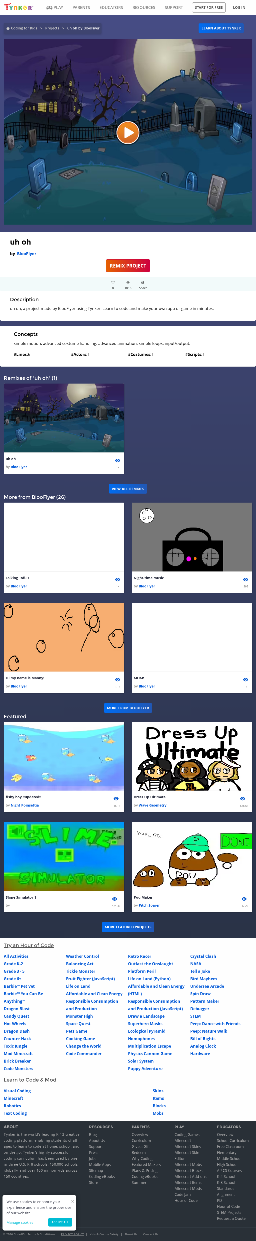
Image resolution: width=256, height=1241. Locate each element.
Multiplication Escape (149, 1046)
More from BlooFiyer (128, 707)
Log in (239, 7)
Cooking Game (80, 1038)
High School (227, 1164)
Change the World (84, 1046)
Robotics (12, 1105)
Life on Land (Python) (149, 978)
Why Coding (142, 1158)
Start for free (209, 7)
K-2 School (226, 1176)
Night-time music (149, 577)
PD (219, 1200)
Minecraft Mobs (188, 1164)
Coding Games (187, 1134)
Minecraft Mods (188, 1188)
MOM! (139, 678)
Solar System (141, 1061)
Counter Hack (17, 1038)
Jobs (92, 1158)
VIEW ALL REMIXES (128, 488)
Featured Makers (146, 1164)
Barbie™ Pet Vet (19, 986)
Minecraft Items (188, 1182)
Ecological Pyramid (147, 1031)
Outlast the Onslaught (150, 963)
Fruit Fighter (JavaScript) (90, 978)
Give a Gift (141, 1146)
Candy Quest (16, 1016)
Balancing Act (80, 963)
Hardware (200, 1053)
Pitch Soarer (149, 905)
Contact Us (150, 1234)
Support (96, 1146)
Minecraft (13, 1098)
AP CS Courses (229, 1170)
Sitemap (96, 1170)
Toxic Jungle (15, 1046)
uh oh (11, 458)
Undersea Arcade (207, 986)
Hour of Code (186, 1200)
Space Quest (78, 1023)
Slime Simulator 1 (21, 897)
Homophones (141, 1038)
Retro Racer (139, 956)
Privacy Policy (72, 1234)
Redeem (139, 1152)
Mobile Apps (100, 1164)
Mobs (158, 1113)
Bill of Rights (203, 1038)
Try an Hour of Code (29, 945)
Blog (93, 1134)
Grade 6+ (12, 978)
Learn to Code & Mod (30, 1080)
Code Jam (182, 1194)
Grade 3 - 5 (14, 971)
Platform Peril (142, 971)
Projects (52, 28)
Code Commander (84, 1053)
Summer (139, 1182)
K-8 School (226, 1182)
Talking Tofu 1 (18, 577)
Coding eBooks (102, 1176)
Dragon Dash (17, 1031)
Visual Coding (17, 1091)
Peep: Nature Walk (208, 1031)
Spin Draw (200, 993)
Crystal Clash (203, 956)
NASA (195, 963)
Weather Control (82, 956)
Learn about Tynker (221, 28)
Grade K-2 (13, 963)
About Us (97, 1140)
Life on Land (78, 986)
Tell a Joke (200, 971)
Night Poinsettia (25, 805)
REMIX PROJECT (128, 266)
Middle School (229, 1158)
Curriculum (141, 1140)
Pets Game (76, 1031)
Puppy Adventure (145, 1068)
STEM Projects (229, 1212)
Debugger (199, 1008)
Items (158, 1098)
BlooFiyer (26, 253)
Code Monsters (18, 1068)
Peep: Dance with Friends (215, 1023)
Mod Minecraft (18, 1053)
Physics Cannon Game (150, 1053)
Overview (140, 1134)
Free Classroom (230, 1146)
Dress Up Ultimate (150, 797)
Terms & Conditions (41, 1234)
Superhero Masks (145, 1023)
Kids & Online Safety (104, 1234)
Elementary (226, 1152)
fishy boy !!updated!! (23, 797)
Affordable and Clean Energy (94, 993)
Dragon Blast (17, 1008)
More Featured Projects (128, 927)
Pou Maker (143, 897)
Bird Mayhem (203, 978)
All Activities (16, 956)
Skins (158, 1091)
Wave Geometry (152, 805)
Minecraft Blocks (188, 1170)
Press (93, 1152)
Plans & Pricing (145, 1170)
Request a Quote (231, 1218)
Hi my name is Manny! (25, 678)
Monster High (79, 1016)
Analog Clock (203, 1046)
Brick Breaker (17, 1061)
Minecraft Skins (187, 1146)
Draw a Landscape (146, 1016)
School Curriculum (233, 1140)
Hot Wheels (15, 1023)
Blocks (159, 1105)
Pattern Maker (204, 1001)
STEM (195, 1016)
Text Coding (15, 1113)
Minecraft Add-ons (190, 1176)
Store (93, 1182)
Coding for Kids (24, 28)
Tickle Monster (80, 971)
